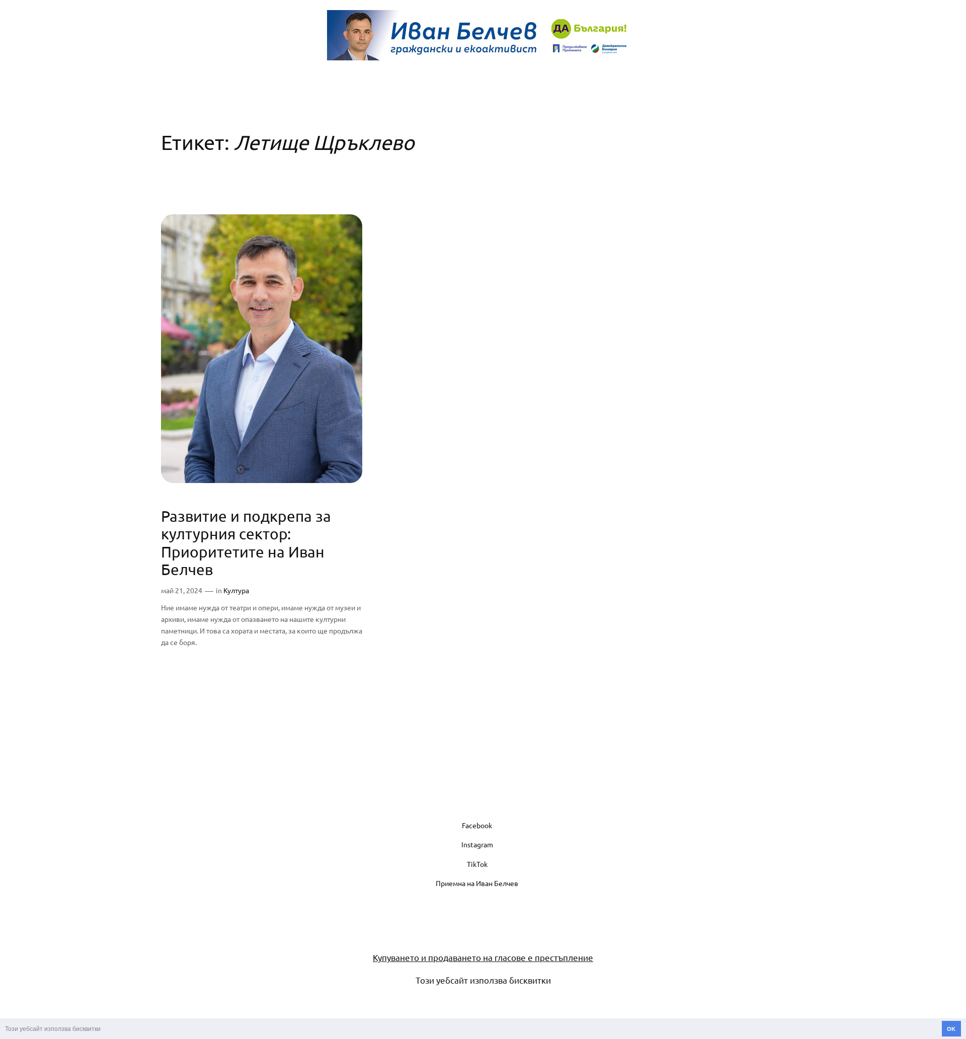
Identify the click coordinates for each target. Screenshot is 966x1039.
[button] (103, 1029)
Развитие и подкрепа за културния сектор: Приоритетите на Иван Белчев (246, 543)
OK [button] (951, 1029)
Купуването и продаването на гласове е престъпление (483, 957)
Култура (236, 590)
